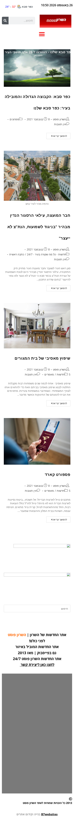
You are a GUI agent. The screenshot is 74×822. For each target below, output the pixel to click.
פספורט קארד (57, 474)
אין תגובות (60, 124)
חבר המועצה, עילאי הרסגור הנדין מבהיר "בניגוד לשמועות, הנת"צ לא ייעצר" (38, 227)
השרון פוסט (59, 119)
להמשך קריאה (56, 135)
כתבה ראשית (16, 254)
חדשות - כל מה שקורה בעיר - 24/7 (46, 254)
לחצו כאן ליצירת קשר (37, 664)
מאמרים (49, 374)
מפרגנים (14, 119)
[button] (42, 34)
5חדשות (63, 374)
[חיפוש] (5, 20)
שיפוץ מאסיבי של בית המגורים (42, 358)
